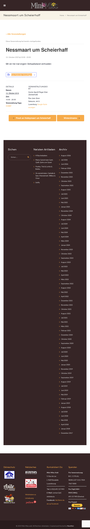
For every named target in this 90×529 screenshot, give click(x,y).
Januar (65, 207)
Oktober (66, 181)
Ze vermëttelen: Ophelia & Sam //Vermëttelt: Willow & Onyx (45, 175)
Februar (66, 168)
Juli (64, 160)
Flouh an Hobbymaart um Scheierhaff (33, 118)
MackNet (70, 526)
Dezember (67, 173)
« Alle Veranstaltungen (16, 34)
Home (62, 15)
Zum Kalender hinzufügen (21, 75)
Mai (64, 202)
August (66, 155)
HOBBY (8, 106)
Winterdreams (70, 118)
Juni (64, 164)
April (65, 237)
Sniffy (38, 182)
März (65, 241)
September (67, 185)
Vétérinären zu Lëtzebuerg (30, 496)
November (67, 177)
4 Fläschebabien (41, 155)
